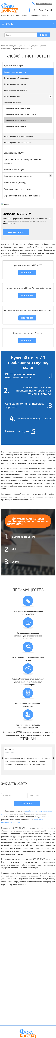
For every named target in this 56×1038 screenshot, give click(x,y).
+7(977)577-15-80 (42, 10)
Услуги (13, 46)
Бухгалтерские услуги (27, 46)
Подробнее (27, 273)
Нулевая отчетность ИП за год (28, 333)
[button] (53, 758)
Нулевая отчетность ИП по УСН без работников (28, 288)
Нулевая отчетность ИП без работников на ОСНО (28, 310)
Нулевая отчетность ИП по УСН (28, 265)
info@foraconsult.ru (44, 3)
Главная (4, 46)
